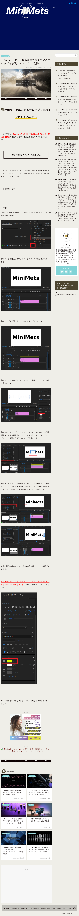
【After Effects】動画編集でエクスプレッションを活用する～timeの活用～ (67, 181)
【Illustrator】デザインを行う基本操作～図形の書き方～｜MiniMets (67, 218)
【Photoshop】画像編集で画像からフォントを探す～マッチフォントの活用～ (67, 146)
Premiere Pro (5, 56)
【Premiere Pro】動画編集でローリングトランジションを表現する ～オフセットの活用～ (67, 87)
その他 (53, 7)
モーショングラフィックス (28, 7)
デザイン (44, 7)
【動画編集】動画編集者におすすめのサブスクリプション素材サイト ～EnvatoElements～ (67, 74)
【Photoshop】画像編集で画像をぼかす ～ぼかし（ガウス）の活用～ (67, 112)
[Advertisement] (39, 36)
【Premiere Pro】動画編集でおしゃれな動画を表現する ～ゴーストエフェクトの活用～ (67, 100)
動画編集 (40, 3)
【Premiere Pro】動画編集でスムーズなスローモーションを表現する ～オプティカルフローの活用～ (67, 124)
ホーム (21, 3)
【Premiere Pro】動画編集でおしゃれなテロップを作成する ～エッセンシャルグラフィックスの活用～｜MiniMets (67, 171)
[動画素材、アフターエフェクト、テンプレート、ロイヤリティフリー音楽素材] (26, 751)
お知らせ (30, 3)
